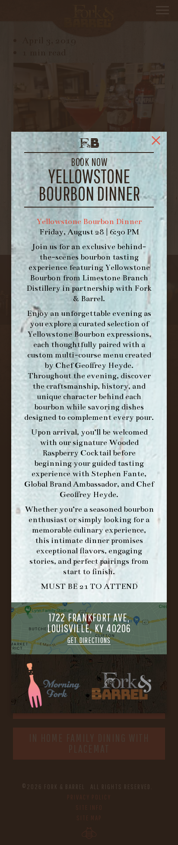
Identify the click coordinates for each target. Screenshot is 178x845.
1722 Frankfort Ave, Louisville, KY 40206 (89, 628)
